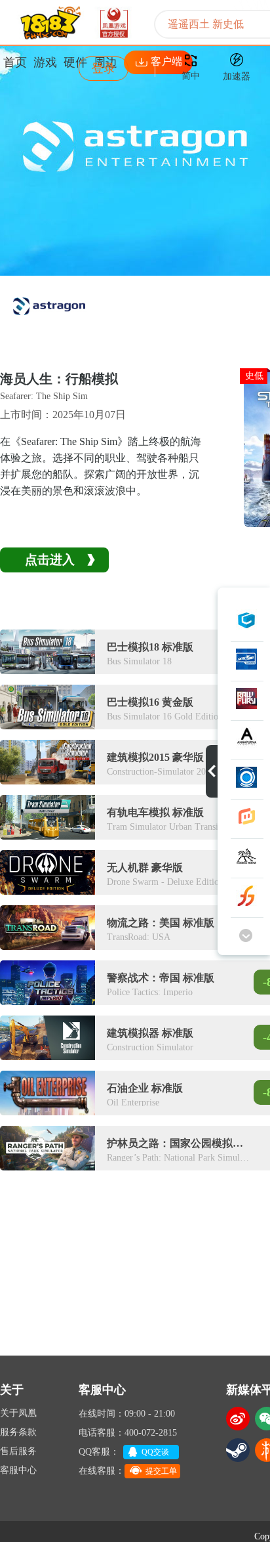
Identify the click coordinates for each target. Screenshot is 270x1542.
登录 (103, 68)
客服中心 (18, 1470)
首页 (15, 62)
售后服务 (18, 1451)
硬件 (75, 62)
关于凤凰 (18, 1413)
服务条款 (18, 1432)
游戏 (45, 62)
